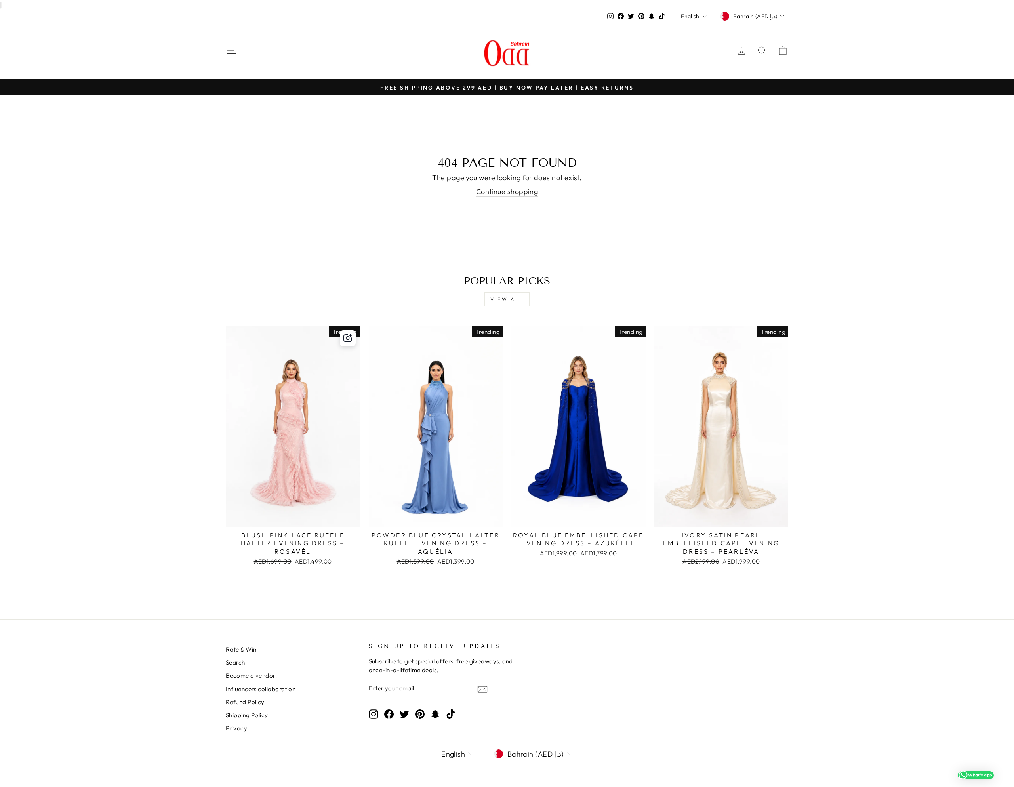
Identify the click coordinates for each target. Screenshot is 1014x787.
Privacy (236, 728)
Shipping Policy (247, 715)
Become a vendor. (251, 675)
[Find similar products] (348, 338)
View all (507, 299)
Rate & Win (241, 649)
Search (235, 662)
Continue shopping (507, 191)
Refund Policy (245, 702)
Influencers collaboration (260, 689)
